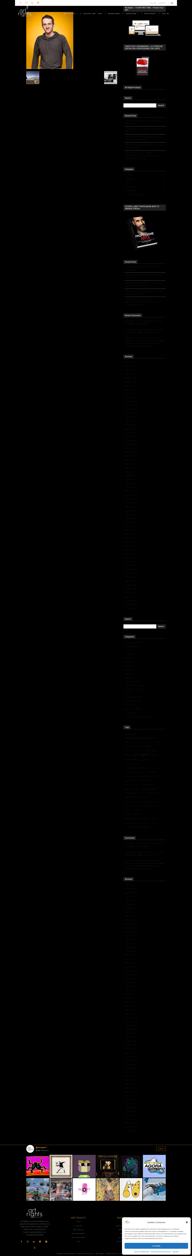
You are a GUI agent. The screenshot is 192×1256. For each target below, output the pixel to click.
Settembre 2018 (132, 577)
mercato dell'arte (150, 801)
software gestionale (150, 823)
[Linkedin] (32, 3)
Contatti (175, 1251)
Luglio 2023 (130, 374)
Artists (127, 662)
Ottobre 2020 (130, 503)
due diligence (131, 793)
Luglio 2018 (130, 581)
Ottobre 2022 (130, 409)
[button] (186, 1222)
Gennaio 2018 (131, 604)
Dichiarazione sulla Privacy (161, 1251)
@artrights (41, 1147)
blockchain (131, 759)
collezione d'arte (149, 776)
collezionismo (131, 780)
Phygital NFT (130, 705)
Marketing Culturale (133, 697)
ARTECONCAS (144, 746)
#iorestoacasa (131, 734)
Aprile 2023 (129, 385)
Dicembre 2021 (131, 448)
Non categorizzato (133, 701)
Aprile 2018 (129, 592)
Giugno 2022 (130, 424)
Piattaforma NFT (152, 805)
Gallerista (145, 797)
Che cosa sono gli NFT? (141, 324)
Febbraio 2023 (131, 393)
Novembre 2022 (132, 405)
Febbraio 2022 (131, 440)
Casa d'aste (143, 759)
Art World (129, 658)
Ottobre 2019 (130, 542)
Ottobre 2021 (130, 456)
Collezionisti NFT (132, 669)
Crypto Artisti (130, 673)
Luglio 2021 (130, 467)
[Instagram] (26, 3)
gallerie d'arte (133, 797)
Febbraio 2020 (131, 534)
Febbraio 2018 (131, 600)
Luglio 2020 (130, 514)
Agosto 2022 (130, 417)
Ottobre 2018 (130, 573)
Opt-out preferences (141, 1251)
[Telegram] (46, 1241)
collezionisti (144, 780)
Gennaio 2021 (131, 491)
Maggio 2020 (130, 522)
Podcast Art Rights (133, 709)
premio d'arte (133, 814)
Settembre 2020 (132, 506)
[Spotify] (38, 3)
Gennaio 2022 (131, 444)
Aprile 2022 (129, 432)
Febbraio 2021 (131, 487)
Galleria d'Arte (155, 793)
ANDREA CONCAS (139, 738)
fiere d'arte (143, 793)
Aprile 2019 (129, 553)
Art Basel (156, 742)
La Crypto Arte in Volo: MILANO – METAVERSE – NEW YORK (144, 130)
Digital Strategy (150, 788)
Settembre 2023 (132, 370)
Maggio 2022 (130, 428)
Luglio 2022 (130, 421)
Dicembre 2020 (131, 495)
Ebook (127, 693)
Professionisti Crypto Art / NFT (138, 716)
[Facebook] (20, 3)
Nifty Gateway (138, 806)
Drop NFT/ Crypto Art (134, 689)
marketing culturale (132, 802)
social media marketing (133, 823)
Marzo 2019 (130, 557)
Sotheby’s (145, 827)
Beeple (155, 755)
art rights (142, 754)
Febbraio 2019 (131, 561)
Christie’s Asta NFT (132, 776)
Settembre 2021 (132, 460)
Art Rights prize (131, 654)
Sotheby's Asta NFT (131, 827)
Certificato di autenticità (134, 772)
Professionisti (130, 712)
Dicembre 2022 (131, 401)
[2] (49, 68)
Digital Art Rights (132, 788)
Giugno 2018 (130, 585)
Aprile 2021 (129, 479)
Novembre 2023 (132, 366)
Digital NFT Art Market (134, 685)
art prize (128, 755)
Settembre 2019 (132, 546)
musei (128, 805)
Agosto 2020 (130, 510)
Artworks (129, 666)
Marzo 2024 (130, 362)
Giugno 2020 (130, 518)
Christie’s (150, 772)
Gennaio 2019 (131, 565)
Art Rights (129, 650)
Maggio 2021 (130, 475)
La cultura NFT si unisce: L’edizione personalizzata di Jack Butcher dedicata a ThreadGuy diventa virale (142, 155)
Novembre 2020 (132, 499)
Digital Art (129, 677)
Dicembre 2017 (131, 608)
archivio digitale (145, 742)
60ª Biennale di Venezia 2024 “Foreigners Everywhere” (142, 122)
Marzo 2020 (130, 530)
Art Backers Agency (133, 642)
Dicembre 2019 (131, 538)
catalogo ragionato (131, 764)
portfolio (128, 810)
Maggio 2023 (130, 382)
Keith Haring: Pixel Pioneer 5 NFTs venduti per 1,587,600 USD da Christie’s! (143, 138)
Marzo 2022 (130, 436)
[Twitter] (34, 1248)
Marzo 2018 (130, 596)
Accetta (156, 1246)
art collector (130, 746)
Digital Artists (148, 784)
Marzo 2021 (130, 483)
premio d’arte (139, 810)
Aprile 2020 (129, 526)
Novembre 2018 (132, 569)
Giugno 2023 (130, 378)
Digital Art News (132, 681)
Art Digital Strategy (133, 646)
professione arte (136, 818)
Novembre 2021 (132, 452)
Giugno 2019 (130, 549)
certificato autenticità (137, 768)
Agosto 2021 (130, 464)
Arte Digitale (152, 750)
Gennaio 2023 (131, 397)
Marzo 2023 (130, 389)
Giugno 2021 (130, 471)
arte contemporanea (134, 750)
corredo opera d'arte (132, 785)
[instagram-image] (37, 1166)
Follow (161, 1149)
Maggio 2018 (130, 589)
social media (153, 819)
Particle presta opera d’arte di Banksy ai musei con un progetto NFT (144, 146)
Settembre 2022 (132, 413)
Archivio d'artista (131, 742)
